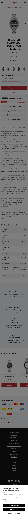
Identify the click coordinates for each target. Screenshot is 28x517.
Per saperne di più (7, 501)
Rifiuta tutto (14, 509)
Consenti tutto (14, 505)
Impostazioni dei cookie (14, 513)
